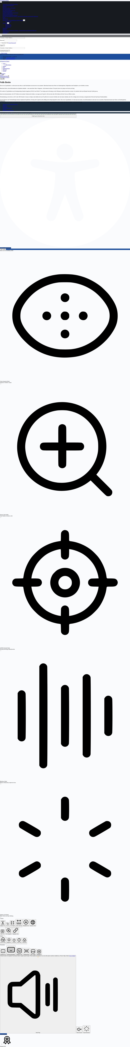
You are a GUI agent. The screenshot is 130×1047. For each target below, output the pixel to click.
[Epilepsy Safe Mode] (0, 917)
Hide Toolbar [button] (3, 249)
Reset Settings (3, 1034)
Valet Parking (8, 64)
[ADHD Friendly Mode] (0, 650)
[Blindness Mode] (0, 783)
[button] (3, 923)
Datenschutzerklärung (7, 108)
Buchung (3, 73)
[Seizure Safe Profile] (0, 517)
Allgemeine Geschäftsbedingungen (10, 104)
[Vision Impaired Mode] (0, 383)
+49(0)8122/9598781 (10, 57)
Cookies (4, 109)
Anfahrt (4, 66)
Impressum (5, 106)
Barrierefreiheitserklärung (8, 110)
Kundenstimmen (6, 68)
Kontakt (4, 71)
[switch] (0, 383)
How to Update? (72, 955)
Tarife (4, 63)
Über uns (5, 69)
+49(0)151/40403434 (10, 59)
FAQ (4, 67)
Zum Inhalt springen (4, 0)
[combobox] (38, 115)
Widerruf (4, 105)
